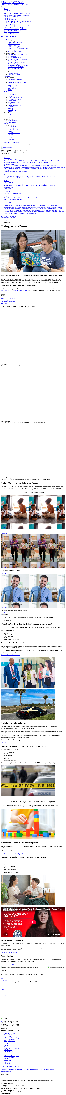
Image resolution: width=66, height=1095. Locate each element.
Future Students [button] (8, 187)
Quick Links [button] (7, 202)
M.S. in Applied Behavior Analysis (17, 54)
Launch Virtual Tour (14, 1066)
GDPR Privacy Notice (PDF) (34, 1069)
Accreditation (11, 128)
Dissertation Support (13, 102)
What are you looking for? (11, 144)
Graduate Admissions (10, 24)
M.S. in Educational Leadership (16, 62)
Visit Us (10, 90)
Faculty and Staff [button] (8, 117)
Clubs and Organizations (14, 99)
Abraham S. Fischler (13, 130)
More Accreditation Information (9, 964)
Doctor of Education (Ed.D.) (15, 68)
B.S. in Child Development (15, 42)
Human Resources (9, 1057)
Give (2, 36)
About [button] (6, 123)
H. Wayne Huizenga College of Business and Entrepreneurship (21, 26)
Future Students (12, 116)
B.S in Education (12, 45)
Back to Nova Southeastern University (15, 1)
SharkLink (7, 10)
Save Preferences (5, 1093)
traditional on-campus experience (10, 290)
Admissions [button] (7, 76)
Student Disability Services (11, 1048)
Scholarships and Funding (8, 301)
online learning (23, 290)
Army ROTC (7, 1047)
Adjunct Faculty (12, 122)
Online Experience (13, 85)
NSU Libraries (8, 1050)
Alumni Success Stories (14, 133)
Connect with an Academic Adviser (10, 655)
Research (10, 137)
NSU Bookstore (8, 1051)
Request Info (7, 36)
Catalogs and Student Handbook (16, 97)
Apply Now (14, 36)
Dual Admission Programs (15, 51)
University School (9, 33)
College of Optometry (10, 18)
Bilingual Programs (13, 73)
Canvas (6, 9)
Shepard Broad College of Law (12, 30)
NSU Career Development (11, 1056)
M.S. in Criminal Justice (14, 57)
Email (2, 1009)
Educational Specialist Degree (12, 1038)
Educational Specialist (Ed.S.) (16, 67)
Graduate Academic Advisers (15, 105)
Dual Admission (5, 303)
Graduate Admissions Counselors (17, 82)
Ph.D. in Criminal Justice (14, 70)
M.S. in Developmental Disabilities (17, 59)
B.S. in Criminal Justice (7, 743)
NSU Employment (9, 1059)
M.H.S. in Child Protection (15, 56)
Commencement (12, 100)
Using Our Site (12, 1069)
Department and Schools (14, 136)
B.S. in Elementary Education (16, 47)
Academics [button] (7, 39)
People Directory (12, 120)
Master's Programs (9, 1034)
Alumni (10, 131)
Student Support (12, 110)
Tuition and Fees (12, 88)
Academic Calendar (13, 94)
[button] (12, 142)
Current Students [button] (8, 182)
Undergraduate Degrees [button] (10, 159)
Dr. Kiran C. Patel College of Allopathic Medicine (17, 21)
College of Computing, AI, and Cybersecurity (16, 15)
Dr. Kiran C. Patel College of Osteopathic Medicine (18, 22)
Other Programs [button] (8, 170)
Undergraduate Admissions (11, 32)
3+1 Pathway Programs (14, 50)
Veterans (10, 111)
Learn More (4, 528)
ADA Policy (46, 1069)
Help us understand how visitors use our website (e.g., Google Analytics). (21, 1087)
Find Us (3, 1016)
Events (9, 103)
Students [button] (6, 91)
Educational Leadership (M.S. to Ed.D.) (18, 65)
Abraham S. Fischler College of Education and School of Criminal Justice (24, 12)
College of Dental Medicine (11, 16)
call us (2, 1002)
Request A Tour (5, 1066)
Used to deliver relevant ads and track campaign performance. (17, 1090)
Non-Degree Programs (14, 74)
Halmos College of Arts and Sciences (14, 27)
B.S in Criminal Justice (14, 44)
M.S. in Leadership (13, 64)
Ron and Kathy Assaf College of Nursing (15, 29)
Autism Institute (12, 134)
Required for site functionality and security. (12, 1084)
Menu (2, 295)
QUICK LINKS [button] (5, 6)
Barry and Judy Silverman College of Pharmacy (17, 13)
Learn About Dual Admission (9, 952)
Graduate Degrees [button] (9, 164)
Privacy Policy (21, 1069)
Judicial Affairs (12, 107)
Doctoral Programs (9, 1036)
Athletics (6, 1053)
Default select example (7, 1030)
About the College (13, 126)
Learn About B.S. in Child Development (12, 854)
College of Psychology (10, 19)
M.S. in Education (12, 60)
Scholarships (11, 87)
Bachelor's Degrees (9, 1033)
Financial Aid (11, 84)
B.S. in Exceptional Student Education (18, 48)
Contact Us (11, 139)
